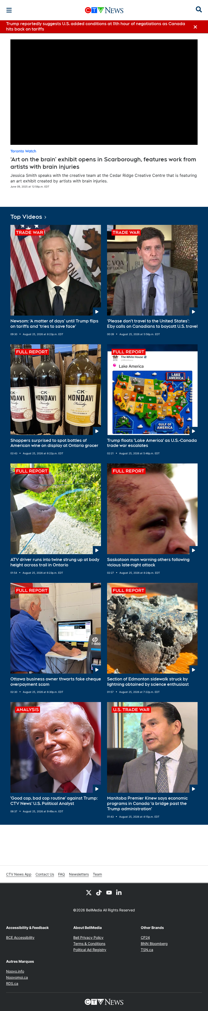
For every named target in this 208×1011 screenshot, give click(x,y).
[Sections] (9, 10)
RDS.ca (12, 983)
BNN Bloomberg (154, 943)
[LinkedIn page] (119, 892)
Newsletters (79, 874)
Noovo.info (15, 971)
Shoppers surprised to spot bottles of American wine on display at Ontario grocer (54, 443)
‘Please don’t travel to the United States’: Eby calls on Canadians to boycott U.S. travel (152, 324)
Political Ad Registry (89, 949)
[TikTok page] (99, 892)
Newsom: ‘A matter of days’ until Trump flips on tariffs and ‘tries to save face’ (54, 324)
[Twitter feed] (89, 892)
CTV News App (18, 874)
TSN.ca (147, 949)
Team (97, 874)
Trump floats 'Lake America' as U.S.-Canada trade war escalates (152, 443)
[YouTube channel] (109, 892)
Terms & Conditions (89, 943)
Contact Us (45, 874)
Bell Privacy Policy (88, 937)
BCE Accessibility (20, 937)
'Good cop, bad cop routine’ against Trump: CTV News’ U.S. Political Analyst (54, 801)
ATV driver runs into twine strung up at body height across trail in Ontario (54, 562)
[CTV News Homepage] (104, 10)
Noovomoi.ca (17, 977)
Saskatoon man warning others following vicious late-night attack (148, 562)
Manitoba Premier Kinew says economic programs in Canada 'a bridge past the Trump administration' (147, 803)
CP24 (145, 937)
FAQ (61, 874)
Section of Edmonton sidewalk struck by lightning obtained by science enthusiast (148, 682)
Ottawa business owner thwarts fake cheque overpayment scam (55, 682)
